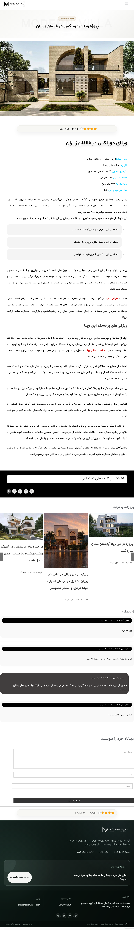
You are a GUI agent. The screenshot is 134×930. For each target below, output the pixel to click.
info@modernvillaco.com (29, 905)
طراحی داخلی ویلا (95, 350)
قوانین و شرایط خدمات (12, 924)
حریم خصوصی (27, 924)
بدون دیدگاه (114, 562)
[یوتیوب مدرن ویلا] (70, 915)
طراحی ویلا (112, 298)
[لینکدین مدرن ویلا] (64, 915)
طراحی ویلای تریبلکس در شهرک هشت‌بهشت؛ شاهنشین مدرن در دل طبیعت (22, 553)
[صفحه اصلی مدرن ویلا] (115, 830)
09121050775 (65, 905)
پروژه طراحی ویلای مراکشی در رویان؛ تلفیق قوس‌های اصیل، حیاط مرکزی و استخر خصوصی (67, 581)
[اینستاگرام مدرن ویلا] (75, 915)
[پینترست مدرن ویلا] (58, 915)
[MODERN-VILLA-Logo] (14, 2)
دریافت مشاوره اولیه (21, 877)
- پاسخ (102, 620)
